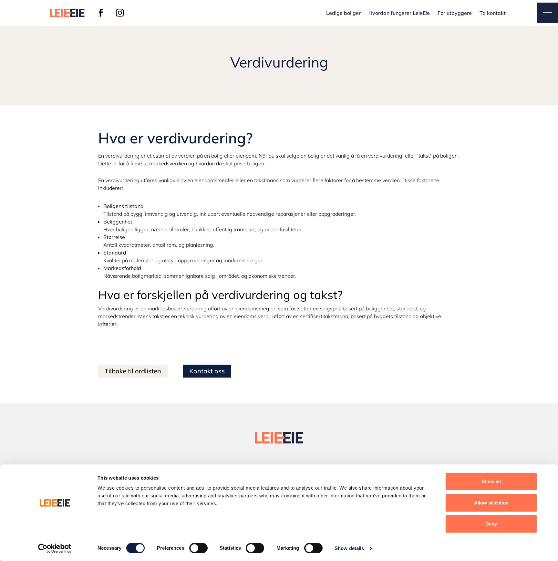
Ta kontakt (493, 13)
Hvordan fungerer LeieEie (399, 13)
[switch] (198, 548)
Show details (349, 548)
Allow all (491, 481)
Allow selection (491, 502)
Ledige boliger (343, 13)
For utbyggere (455, 13)
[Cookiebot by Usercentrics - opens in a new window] (54, 548)
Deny (491, 523)
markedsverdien (168, 163)
